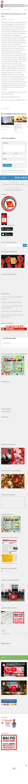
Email (16, 153)
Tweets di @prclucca (6, 411)
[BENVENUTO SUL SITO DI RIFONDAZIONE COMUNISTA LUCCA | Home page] (3, 2)
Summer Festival (5, 127)
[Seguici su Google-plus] (26, 178)
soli (7, 108)
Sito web (5, 159)
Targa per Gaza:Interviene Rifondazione (12, 302)
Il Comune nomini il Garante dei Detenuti (12, 311)
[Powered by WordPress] (9, 776)
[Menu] (26, 2)
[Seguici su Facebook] (18, 178)
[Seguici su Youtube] (23, 178)
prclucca (4, 19)
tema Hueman (21, 776)
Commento (6, 143)
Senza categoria (5, 9)
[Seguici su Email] (16, 178)
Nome (4, 153)
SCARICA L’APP (11, 225)
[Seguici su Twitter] (21, 178)
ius (5, 108)
